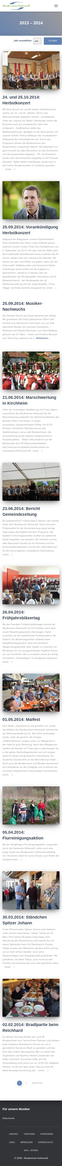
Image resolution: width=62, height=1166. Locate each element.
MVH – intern (31, 1150)
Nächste (37, 1083)
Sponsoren (46, 1134)
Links (12, 1142)
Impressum (27, 1142)
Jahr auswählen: (23, 40)
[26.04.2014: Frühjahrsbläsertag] (31, 585)
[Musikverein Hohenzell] (17, 6)
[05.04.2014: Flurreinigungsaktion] (31, 805)
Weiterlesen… (43, 338)
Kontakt (13, 1134)
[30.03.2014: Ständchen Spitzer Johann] (31, 890)
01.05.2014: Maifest (21, 719)
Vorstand (29, 1134)
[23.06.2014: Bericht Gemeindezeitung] (31, 482)
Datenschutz (45, 1142)
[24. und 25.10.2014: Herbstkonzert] (31, 70)
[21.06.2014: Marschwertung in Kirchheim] (31, 371)
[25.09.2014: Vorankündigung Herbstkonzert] (31, 200)
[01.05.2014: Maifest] (31, 693)
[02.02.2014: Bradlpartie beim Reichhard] (31, 998)
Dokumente (8, 1118)
